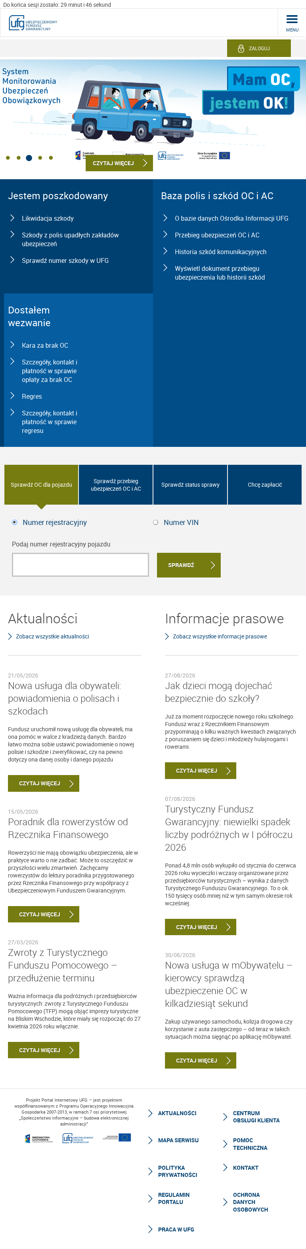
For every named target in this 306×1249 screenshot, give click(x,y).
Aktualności (177, 1113)
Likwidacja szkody (48, 218)
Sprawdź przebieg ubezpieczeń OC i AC (116, 484)
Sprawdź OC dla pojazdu (41, 484)
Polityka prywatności (177, 1171)
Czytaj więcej (34, 783)
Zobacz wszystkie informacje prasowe (220, 636)
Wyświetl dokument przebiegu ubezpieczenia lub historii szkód (220, 273)
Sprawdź (181, 565)
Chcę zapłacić (265, 484)
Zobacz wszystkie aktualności (52, 636)
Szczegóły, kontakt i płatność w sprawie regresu (49, 422)
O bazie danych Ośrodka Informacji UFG (231, 218)
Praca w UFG (176, 1229)
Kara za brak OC (45, 345)
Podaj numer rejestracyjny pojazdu (61, 544)
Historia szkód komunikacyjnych (221, 251)
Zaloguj (259, 48)
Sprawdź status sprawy (190, 484)
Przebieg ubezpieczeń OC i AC (217, 235)
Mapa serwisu (178, 1140)
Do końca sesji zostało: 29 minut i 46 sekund (57, 4)
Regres (32, 396)
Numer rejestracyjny (55, 522)
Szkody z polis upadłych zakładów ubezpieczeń (70, 239)
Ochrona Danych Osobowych (250, 1202)
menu (292, 30)
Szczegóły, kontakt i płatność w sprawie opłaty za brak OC (49, 371)
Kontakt (246, 1167)
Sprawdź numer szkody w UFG (65, 260)
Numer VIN (181, 522)
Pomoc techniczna (250, 1143)
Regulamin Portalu (174, 1198)
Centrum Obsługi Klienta (256, 1116)
